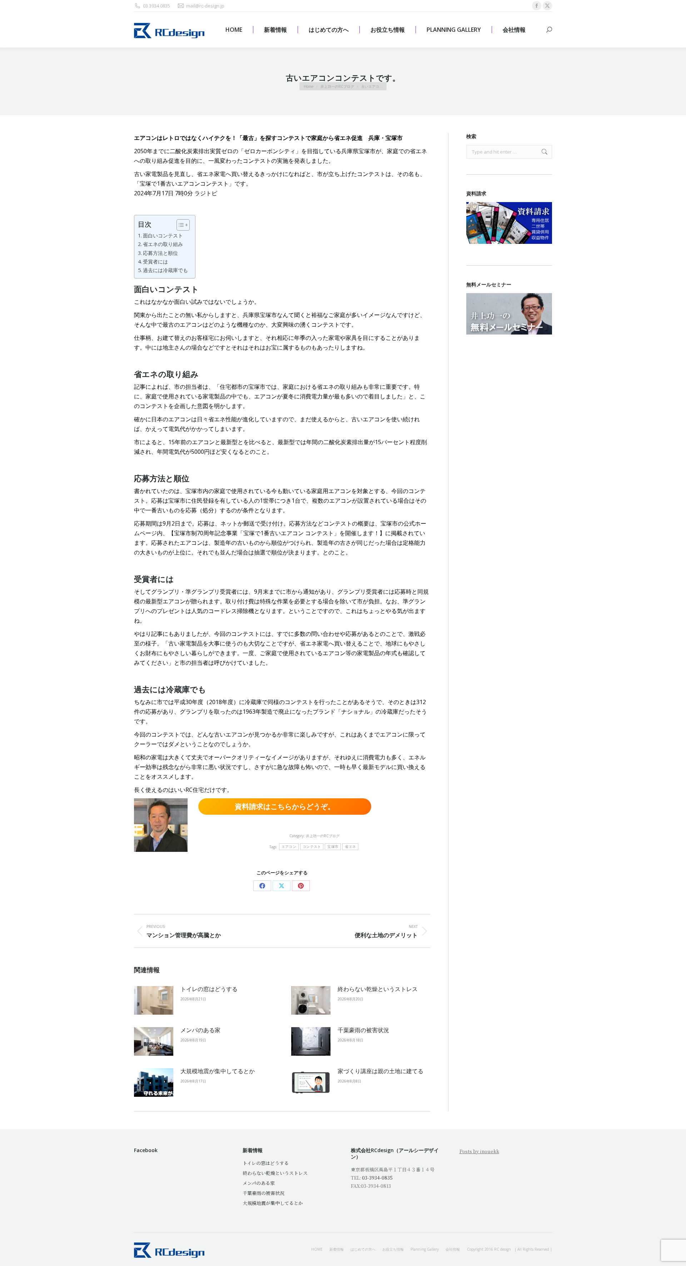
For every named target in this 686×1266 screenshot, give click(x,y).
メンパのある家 (200, 1030)
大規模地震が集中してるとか (217, 1071)
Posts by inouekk (479, 1151)
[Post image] (153, 1000)
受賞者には (155, 261)
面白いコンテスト (163, 235)
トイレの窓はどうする (209, 989)
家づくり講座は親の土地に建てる (380, 1071)
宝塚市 (332, 847)
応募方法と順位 (160, 253)
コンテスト (312, 847)
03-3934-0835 (377, 1177)
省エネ (350, 847)
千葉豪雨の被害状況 (363, 1030)
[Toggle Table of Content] (179, 225)
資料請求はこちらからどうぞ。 (285, 806)
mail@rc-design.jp (205, 5)
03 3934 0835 (156, 5)
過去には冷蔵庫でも (165, 270)
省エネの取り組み (163, 244)
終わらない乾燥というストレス (378, 989)
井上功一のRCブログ (322, 835)
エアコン (289, 847)
